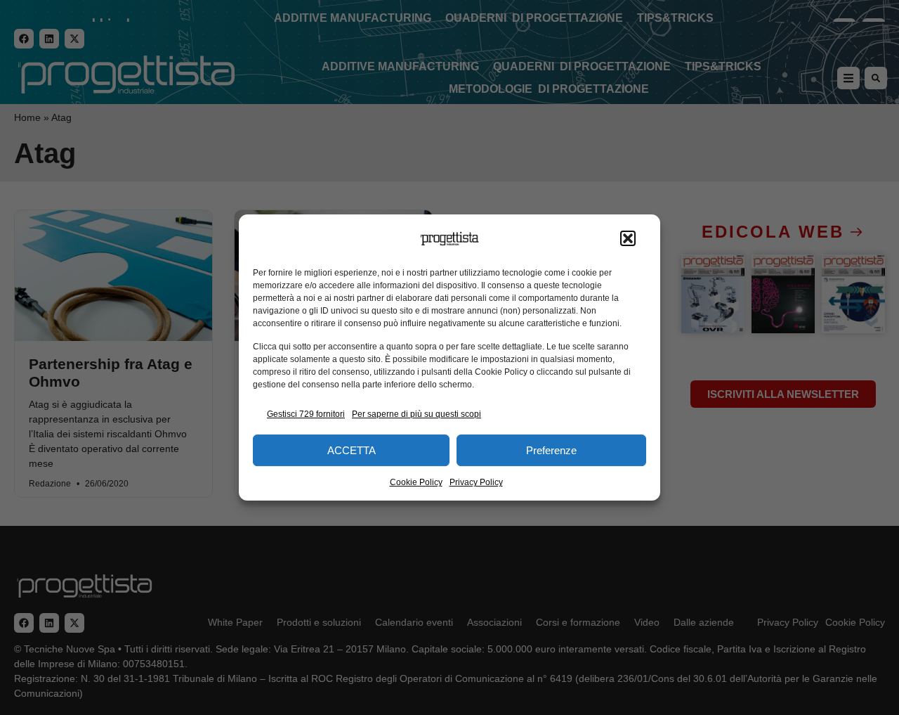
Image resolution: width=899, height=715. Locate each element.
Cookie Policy (416, 482)
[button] (628, 239)
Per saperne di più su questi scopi (416, 414)
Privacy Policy (476, 482)
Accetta (351, 450)
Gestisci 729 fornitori (306, 414)
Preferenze (551, 450)
